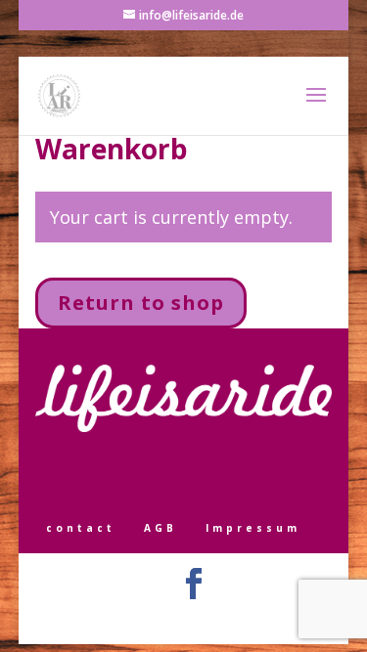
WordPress (279, 619)
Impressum (253, 528)
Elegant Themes (155, 619)
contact (80, 528)
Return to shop (141, 302)
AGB (160, 528)
